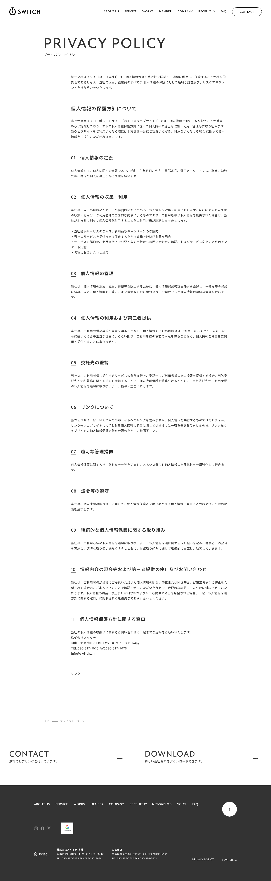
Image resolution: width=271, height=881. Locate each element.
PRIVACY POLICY (203, 859)
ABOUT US (111, 11)
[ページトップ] (229, 809)
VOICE (182, 804)
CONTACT (247, 12)
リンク (75, 673)
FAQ (223, 11)
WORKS (148, 11)
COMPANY (185, 11)
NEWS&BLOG (162, 804)
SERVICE (131, 11)
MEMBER (165, 11)
